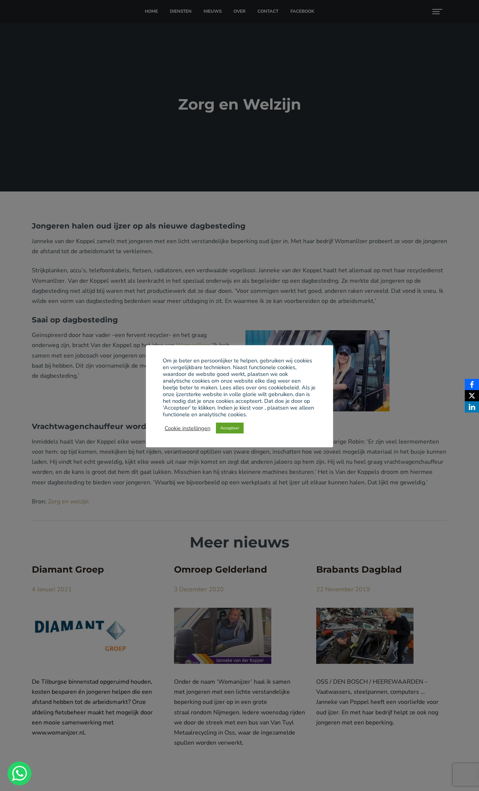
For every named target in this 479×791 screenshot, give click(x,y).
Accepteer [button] (229, 428)
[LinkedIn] (472, 407)
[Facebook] (472, 384)
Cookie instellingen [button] (187, 428)
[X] (472, 395)
